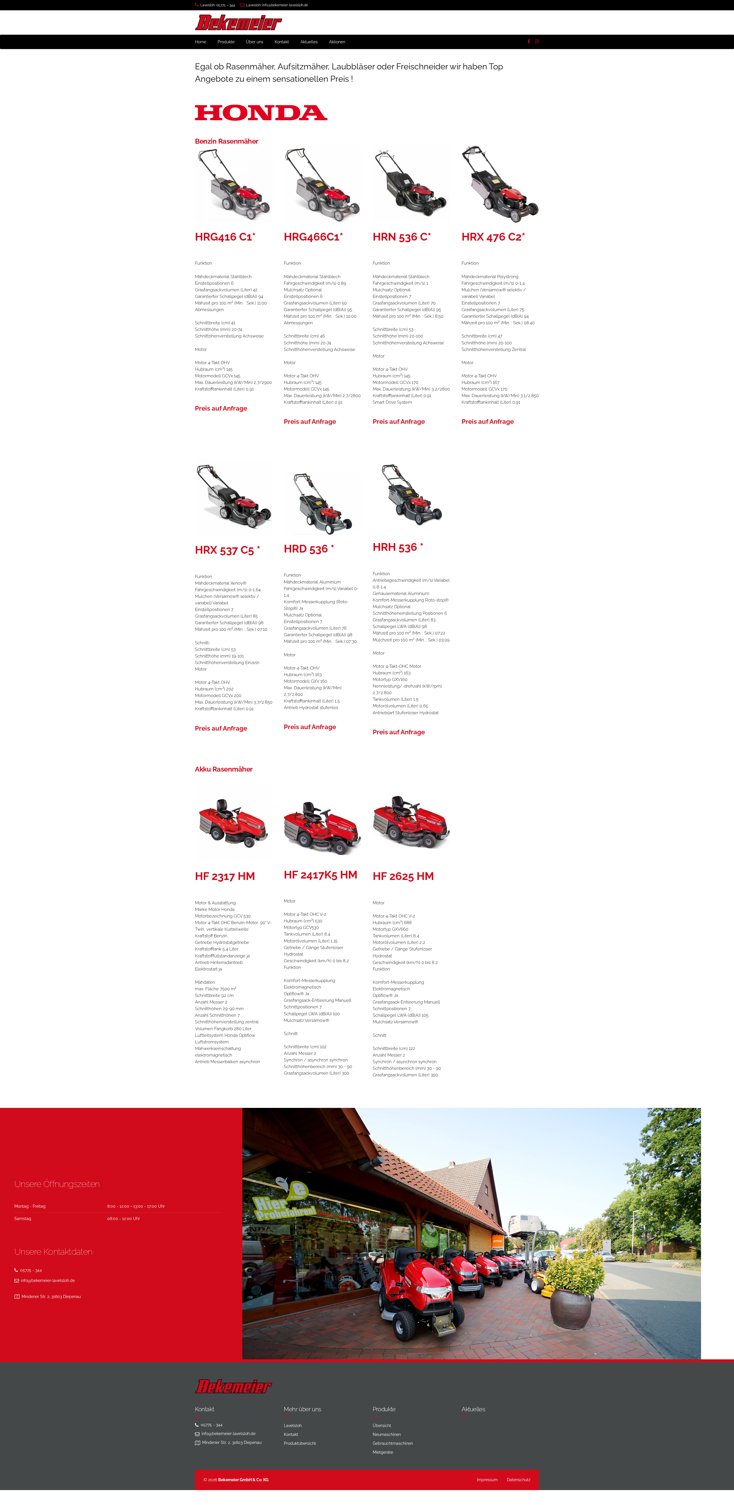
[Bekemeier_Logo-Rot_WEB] (233, 1386)
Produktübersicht (300, 1443)
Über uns (254, 42)
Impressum (487, 1479)
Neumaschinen (387, 1434)
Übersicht (382, 1425)
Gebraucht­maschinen (393, 1443)
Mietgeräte (383, 1452)
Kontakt (282, 42)
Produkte (226, 42)
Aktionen (337, 42)
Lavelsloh (293, 1425)
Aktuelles (309, 42)
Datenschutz (518, 1479)
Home (200, 42)
